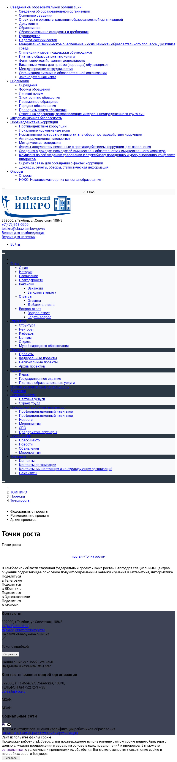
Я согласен (10, 758)
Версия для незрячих (18, 237)
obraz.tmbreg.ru (13, 691)
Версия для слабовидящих (23, 233)
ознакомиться (13, 750)
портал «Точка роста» (89, 556)
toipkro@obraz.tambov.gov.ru (23, 229)
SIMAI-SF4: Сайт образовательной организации (40, 733)
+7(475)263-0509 (15, 225)
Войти (15, 244)
